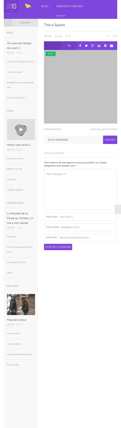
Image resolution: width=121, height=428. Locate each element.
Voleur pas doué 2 (19, 145)
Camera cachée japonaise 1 (19, 354)
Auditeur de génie (15, 189)
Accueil (45, 6)
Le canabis (12, 179)
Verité (9, 272)
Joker (60, 36)
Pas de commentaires (58, 139)
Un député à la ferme (16, 262)
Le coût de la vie (14, 72)
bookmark (57, 45)
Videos (10, 110)
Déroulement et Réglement (70, 6)
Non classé (12, 285)
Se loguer (60, 16)
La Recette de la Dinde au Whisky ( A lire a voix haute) (20, 218)
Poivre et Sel (13, 364)
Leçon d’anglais (14, 344)
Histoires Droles (15, 203)
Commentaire (110, 140)
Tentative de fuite (53, 129)
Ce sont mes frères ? (16, 97)
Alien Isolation (13, 333)
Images (50, 54)
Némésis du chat (14, 169)
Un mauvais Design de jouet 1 (20, 61)
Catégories (24, 22)
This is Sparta (54, 25)
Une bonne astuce (15, 158)
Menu (8, 23)
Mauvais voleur (16, 320)
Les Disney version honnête (103, 129)
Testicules (11, 236)
